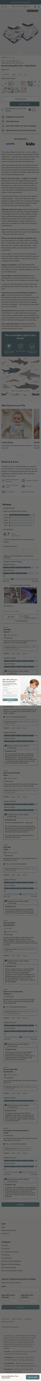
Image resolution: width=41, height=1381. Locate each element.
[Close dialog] (40, 676)
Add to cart (32, 1377)
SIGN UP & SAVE (10, 699)
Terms (3, 697)
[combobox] (4, 693)
